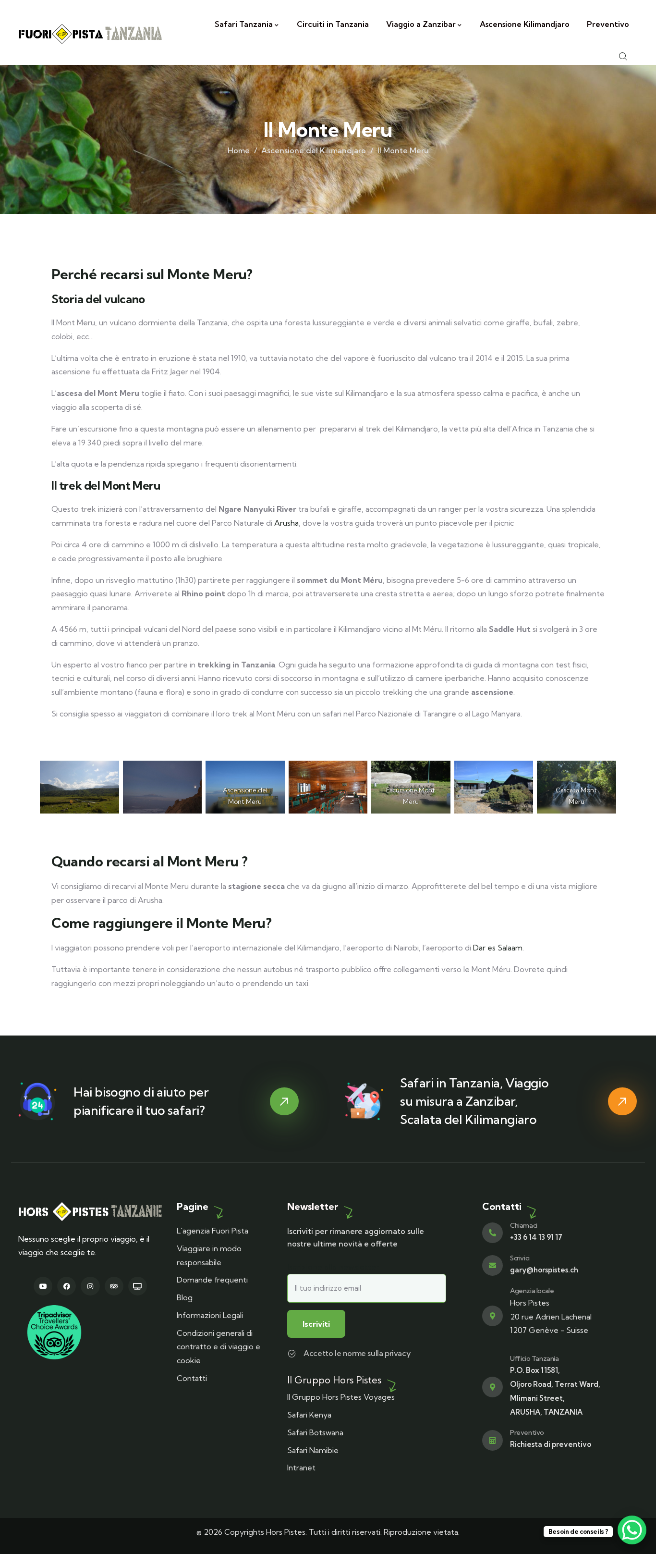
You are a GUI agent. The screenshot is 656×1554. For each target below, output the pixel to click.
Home (239, 150)
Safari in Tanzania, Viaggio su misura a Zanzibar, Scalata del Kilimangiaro (474, 1101)
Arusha (286, 523)
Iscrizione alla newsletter (333, 1266)
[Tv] (137, 1286)
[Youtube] (43, 1286)
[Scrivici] (492, 1265)
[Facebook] (66, 1286)
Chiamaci (523, 1225)
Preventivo (527, 1432)
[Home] (90, 32)
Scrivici (520, 1258)
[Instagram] (90, 1286)
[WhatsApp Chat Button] (632, 1530)
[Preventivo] (492, 1440)
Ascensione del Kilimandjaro (313, 150)
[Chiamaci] (492, 1232)
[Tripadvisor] (114, 1286)
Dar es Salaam (497, 947)
